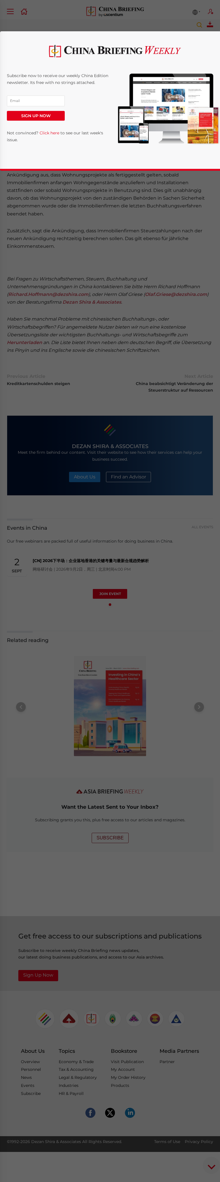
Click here (49, 133)
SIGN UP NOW (36, 115)
